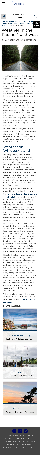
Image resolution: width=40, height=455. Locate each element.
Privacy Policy (27, 435)
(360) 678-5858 (31, 441)
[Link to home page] (20, 3)
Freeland (22, 21)
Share (36, 26)
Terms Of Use (12, 435)
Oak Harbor (14, 23)
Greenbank (32, 21)
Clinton (5, 21)
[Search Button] (35, 16)
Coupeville (13, 21)
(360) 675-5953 (16, 441)
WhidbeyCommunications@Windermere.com (20, 438)
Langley (5, 23)
